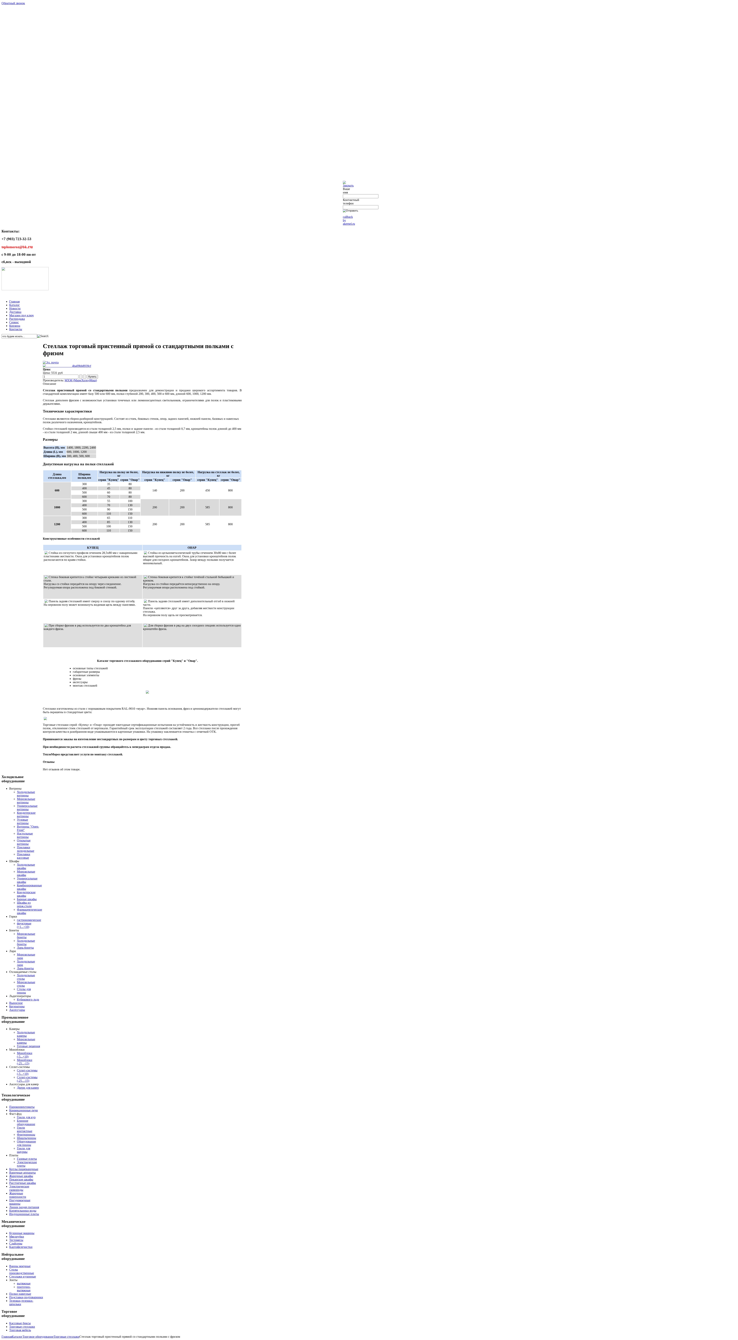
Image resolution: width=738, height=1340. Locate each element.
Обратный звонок (13, 3)
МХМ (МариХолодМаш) (81, 380)
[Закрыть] (348, 185)
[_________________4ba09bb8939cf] (67, 366)
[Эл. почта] (51, 362)
